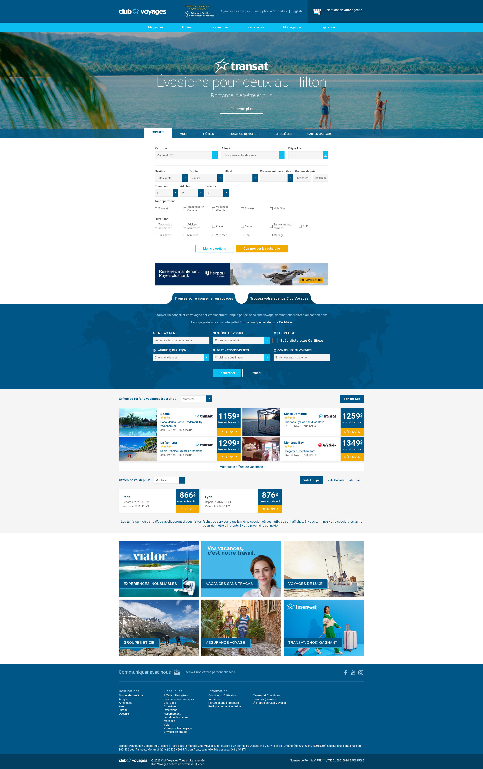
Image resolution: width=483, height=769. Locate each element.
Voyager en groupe (175, 732)
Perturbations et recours (223, 702)
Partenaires (256, 27)
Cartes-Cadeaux (319, 134)
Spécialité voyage (230, 333)
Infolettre (214, 699)
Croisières (170, 706)
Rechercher (226, 373)
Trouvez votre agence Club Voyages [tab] (279, 298)
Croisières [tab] (283, 134)
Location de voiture (245, 134)
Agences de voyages (235, 11)
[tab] (352, 399)
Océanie (124, 713)
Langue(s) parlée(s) (171, 350)
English (297, 11)
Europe (123, 710)
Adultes (185, 186)
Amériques (125, 702)
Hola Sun (279, 208)
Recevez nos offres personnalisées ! (209, 672)
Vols (166, 724)
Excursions (170, 710)
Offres (187, 27)
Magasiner (155, 27)
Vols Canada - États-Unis (344, 480)
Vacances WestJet (222, 208)
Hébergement (172, 713)
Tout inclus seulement (165, 226)
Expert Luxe (286, 333)
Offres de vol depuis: (134, 480)
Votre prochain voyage (178, 728)
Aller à (226, 148)
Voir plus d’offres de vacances (241, 467)
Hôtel (228, 171)
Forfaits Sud (352, 399)
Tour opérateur (165, 201)
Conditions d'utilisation (222, 695)
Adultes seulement (193, 226)
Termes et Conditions (266, 695)
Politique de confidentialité (224, 706)
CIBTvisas (170, 702)
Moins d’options (214, 248)
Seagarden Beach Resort (299, 451)
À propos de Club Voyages (270, 702)
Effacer (256, 373)
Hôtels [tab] (208, 134)
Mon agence (292, 27)
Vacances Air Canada (195, 208)
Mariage (279, 235)
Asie (121, 706)
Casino (249, 226)
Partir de (161, 148)
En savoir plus (242, 99)
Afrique (123, 699)
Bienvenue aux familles (282, 226)
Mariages (169, 721)
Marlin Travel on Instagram (360, 673)
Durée (194, 171)
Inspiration (327, 27)
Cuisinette (164, 235)
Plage (219, 226)
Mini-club (192, 235)
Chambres (161, 186)
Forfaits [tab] (158, 132)
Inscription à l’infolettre (270, 11)
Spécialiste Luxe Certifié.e (301, 340)
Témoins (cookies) (265, 699)
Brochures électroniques (179, 699)
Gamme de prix (305, 171)
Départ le (294, 148)
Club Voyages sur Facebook (345, 673)
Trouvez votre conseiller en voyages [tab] (204, 298)
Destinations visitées (233, 350)
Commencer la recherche (261, 248)
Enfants (210, 186)
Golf (305, 226)
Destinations (220, 27)
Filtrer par (161, 219)
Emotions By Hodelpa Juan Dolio (304, 422)
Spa (247, 235)
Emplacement (167, 333)
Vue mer (221, 235)
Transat (163, 208)
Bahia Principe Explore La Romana (181, 451)
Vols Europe (311, 480)
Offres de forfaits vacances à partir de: (148, 399)
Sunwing (250, 208)
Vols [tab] (183, 134)
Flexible (160, 171)
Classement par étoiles (275, 171)
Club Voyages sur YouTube (353, 673)
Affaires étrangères (176, 695)
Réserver (229, 432)
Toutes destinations (131, 695)
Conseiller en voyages (294, 350)
